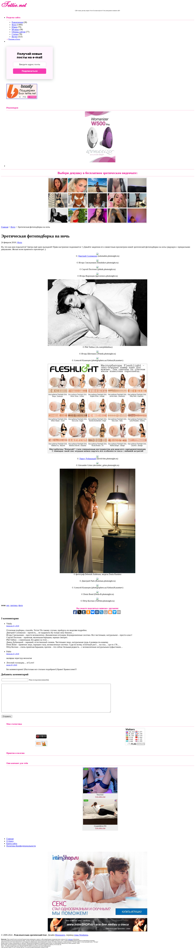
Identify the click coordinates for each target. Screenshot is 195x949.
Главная (4, 227)
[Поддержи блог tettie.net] (21, 98)
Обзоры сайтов (18, 32)
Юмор (14, 27)
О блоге (10, 841)
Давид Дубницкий (87, 458)
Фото (14, 25)
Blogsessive (60, 935)
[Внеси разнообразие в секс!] (97, 917)
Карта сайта (11, 843)
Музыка (15, 29)
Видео (14, 36)
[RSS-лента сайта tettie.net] (41, 745)
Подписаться (30, 71)
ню (7, 605)
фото (20, 605)
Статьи (15, 34)
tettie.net (70, 939)
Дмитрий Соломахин (87, 256)
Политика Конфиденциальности (21, 846)
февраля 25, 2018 (12, 626)
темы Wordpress (81, 935)
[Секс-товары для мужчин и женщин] (97, 931)
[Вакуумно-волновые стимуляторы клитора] (100, 161)
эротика (13, 605)
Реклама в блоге (14, 39)
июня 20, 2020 (11, 665)
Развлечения (17, 22)
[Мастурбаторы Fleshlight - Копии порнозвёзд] (97, 452)
